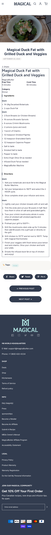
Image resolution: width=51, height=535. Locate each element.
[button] (2, 4)
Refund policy (7, 388)
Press (4, 408)
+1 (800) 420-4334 (17, 354)
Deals (4, 367)
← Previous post (25, 288)
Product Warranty (9, 465)
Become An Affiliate (10, 424)
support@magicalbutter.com (20, 348)
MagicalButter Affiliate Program (14, 440)
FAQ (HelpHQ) (7, 403)
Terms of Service (8, 383)
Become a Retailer (9, 419)
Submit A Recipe (8, 429)
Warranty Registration (10, 470)
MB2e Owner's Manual (11, 435)
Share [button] (6, 67)
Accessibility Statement (11, 445)
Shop (4, 373)
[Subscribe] (47, 507)
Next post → (25, 299)
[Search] (35, 4)
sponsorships (7, 414)
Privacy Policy (7, 460)
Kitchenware (7, 378)
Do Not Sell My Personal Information (16, 476)
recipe (15, 265)
